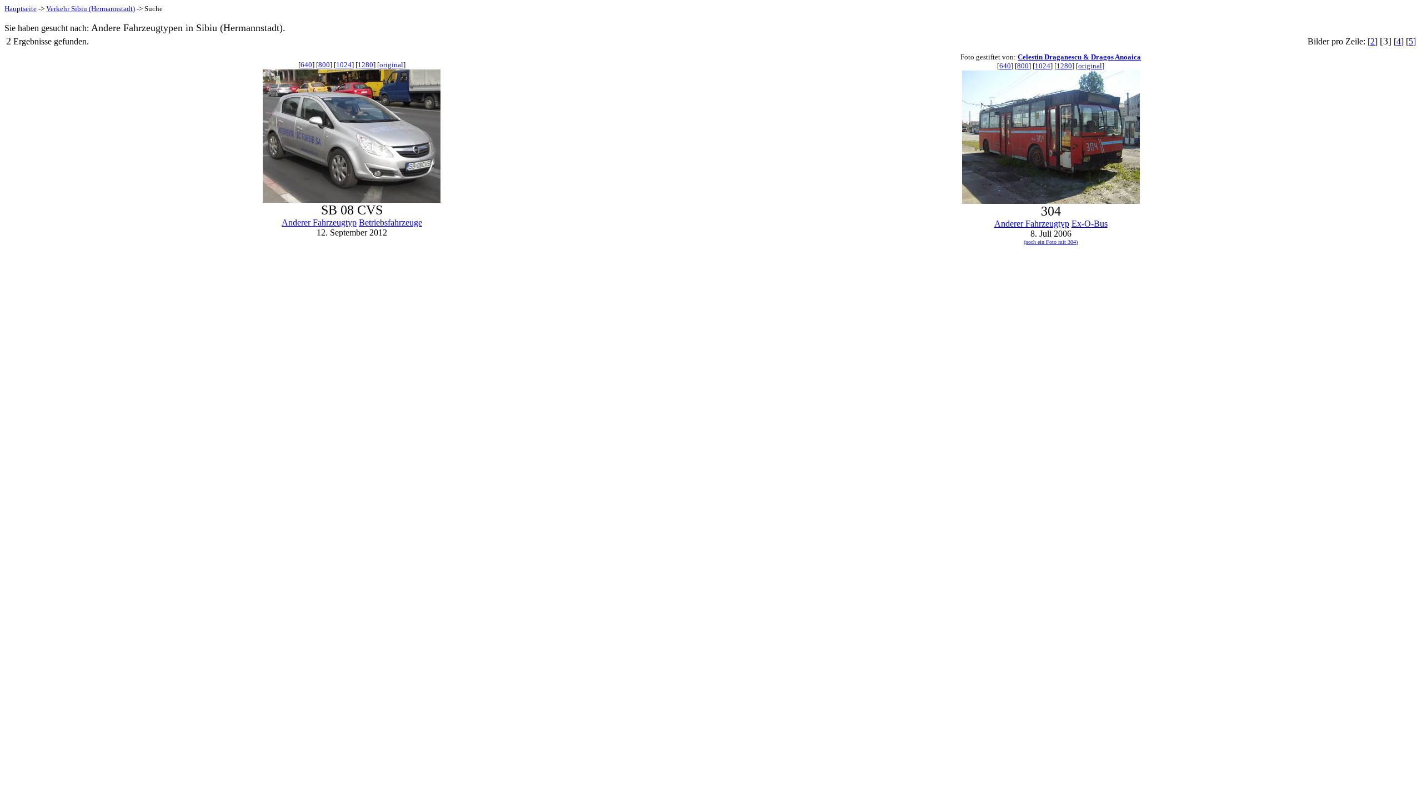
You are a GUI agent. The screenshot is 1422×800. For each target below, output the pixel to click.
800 (324, 65)
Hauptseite (20, 8)
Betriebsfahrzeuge (390, 222)
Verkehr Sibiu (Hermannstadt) (90, 8)
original (391, 65)
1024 (344, 65)
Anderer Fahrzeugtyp (319, 222)
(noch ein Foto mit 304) (1051, 242)
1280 (365, 65)
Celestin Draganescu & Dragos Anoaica (1079, 57)
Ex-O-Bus (1089, 223)
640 (306, 65)
